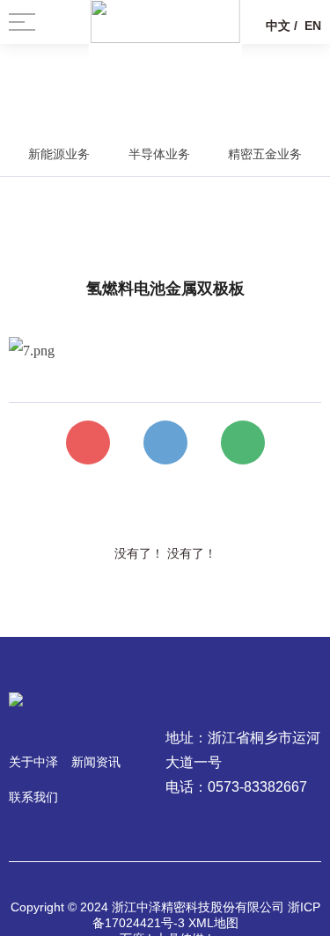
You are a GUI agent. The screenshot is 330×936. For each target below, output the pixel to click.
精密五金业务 (265, 154)
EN (312, 25)
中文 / (281, 25)
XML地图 (213, 923)
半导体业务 (159, 154)
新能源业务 (59, 154)
